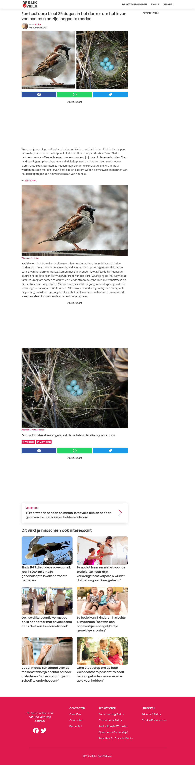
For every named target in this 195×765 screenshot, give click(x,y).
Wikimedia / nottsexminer (33, 429)
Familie (155, 4)
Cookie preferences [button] (154, 720)
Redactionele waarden (113, 726)
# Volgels (28, 442)
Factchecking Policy (111, 714)
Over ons (75, 714)
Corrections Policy (110, 720)
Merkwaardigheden (134, 4)
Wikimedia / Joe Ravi (30, 258)
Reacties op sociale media (116, 738)
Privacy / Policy (151, 714)
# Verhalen (44, 442)
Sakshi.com (30, 180)
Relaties (168, 4)
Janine (38, 24)
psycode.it (75, 726)
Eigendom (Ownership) (113, 732)
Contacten (76, 720)
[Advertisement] (75, 123)
